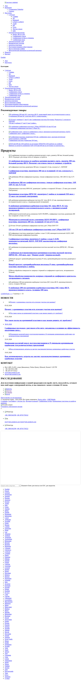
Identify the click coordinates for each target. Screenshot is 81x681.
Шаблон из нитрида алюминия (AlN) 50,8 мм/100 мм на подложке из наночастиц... (37, 145)
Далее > (8, 294)
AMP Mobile (51, 399)
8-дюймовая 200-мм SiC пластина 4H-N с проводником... (28, 116)
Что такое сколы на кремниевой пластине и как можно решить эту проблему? (38, 320)
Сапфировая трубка (45, 401)
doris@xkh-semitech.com (13, 374)
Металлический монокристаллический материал (25, 50)
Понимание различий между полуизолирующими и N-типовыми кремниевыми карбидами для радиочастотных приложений (39, 344)
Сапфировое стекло (19, 36)
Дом (6, 6)
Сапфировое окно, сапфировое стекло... (22, 133)
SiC (14, 18)
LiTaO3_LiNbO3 (18, 22)
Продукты (8, 13)
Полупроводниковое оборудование (20, 47)
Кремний (16, 20)
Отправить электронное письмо (11, 406)
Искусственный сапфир (17, 49)
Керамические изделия (16, 43)
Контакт (7, 54)
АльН (14, 24)
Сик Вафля (12, 401)
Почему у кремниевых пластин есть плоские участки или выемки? (33, 309)
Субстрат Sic (20, 401)
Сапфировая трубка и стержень (23, 38)
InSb (14, 31)
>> (12, 294)
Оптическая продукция (16, 32)
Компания (8, 7)
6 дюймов (4, 401)
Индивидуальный (32, 401)
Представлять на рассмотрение (11, 397)
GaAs (14, 27)
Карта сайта (42, 399)
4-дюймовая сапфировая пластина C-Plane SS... (24, 128)
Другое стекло (17, 29)
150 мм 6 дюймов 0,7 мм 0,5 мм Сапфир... (23, 123)
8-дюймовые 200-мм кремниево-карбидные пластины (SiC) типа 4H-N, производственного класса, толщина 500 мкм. (39, 289)
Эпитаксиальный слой (16, 41)
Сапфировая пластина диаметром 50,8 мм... (23, 140)
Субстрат (12, 15)
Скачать (11, 11)
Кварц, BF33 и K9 (19, 34)
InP (14, 25)
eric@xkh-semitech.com (12, 372)
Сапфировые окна (19, 40)
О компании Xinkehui (16, 9)
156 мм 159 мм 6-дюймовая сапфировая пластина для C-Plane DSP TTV (39, 229)
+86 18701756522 (22, 415)
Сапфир (15, 16)
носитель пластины (15, 45)
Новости (8, 52)
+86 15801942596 (10, 415)
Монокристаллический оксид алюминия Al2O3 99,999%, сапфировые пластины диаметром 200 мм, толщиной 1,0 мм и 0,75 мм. (39, 221)
